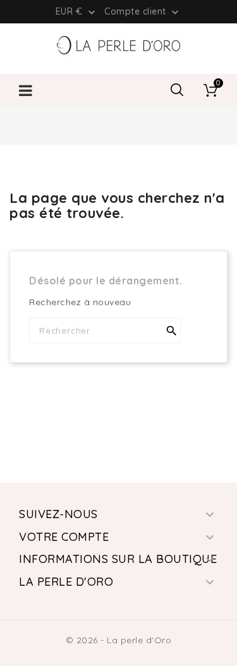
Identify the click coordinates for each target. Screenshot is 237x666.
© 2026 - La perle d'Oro (119, 640)
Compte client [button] (142, 12)
